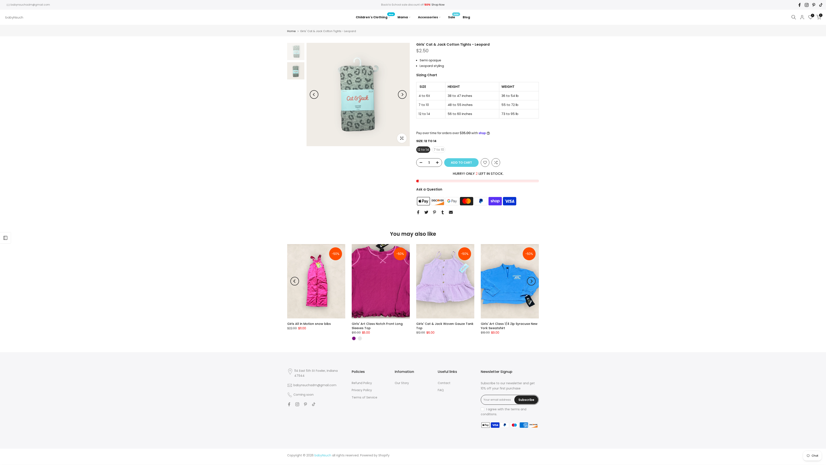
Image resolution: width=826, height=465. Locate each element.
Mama (403, 17)
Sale (453, 17)
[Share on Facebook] (418, 212)
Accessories (428, 17)
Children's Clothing (374, 17)
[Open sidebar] (5, 237)
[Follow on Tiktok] (821, 5)
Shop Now (438, 4)
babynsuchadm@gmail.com (30, 4)
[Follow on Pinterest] (814, 5)
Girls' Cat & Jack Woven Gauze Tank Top (444, 326)
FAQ (441, 390)
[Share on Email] (451, 212)
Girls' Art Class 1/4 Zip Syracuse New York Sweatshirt (509, 326)
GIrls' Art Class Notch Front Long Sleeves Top (377, 326)
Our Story (402, 383)
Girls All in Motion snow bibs (309, 324)
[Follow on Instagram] (807, 5)
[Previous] (314, 94)
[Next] (402, 94)
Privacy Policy (362, 390)
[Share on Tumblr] (443, 212)
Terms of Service (364, 397)
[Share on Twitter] (426, 212)
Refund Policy (362, 383)
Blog (466, 17)
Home (291, 31)
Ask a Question (429, 189)
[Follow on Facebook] (799, 5)
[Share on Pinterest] (434, 212)
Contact (444, 383)
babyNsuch (14, 17)
